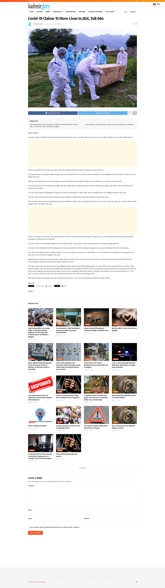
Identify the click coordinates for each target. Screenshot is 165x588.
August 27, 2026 (33, 339)
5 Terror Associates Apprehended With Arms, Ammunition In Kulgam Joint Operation (123, 365)
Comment (31, 486)
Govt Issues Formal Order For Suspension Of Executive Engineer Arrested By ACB (40, 398)
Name (30, 510)
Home (32, 12)
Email (30, 518)
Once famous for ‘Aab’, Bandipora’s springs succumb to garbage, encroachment (109, 124)
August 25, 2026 (117, 400)
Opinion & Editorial (95, 12)
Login (133, 12)
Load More (82, 468)
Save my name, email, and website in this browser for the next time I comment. (54, 527)
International (71, 12)
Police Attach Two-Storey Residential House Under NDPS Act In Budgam (96, 365)
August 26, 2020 (50, 24)
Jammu (48, 12)
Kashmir (39, 12)
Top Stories (110, 12)
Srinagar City (58, 12)
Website (86, 518)
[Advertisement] (82, 153)
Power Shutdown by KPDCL (37, 426)
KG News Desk (38, 24)
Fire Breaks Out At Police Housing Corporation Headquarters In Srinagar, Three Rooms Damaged (39, 456)
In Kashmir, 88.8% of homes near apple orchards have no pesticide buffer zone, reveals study (96, 398)
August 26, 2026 (89, 333)
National (82, 12)
